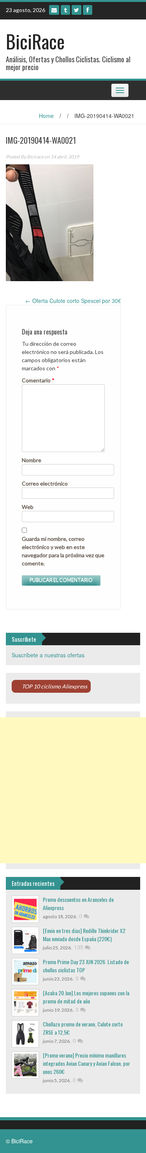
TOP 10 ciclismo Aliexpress (54, 686)
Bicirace (35, 157)
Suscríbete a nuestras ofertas (48, 655)
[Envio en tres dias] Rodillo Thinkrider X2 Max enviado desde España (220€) (84, 934)
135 (79, 947)
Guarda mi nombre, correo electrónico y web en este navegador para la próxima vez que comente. (63, 551)
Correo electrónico (45, 483)
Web (27, 506)
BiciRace (35, 41)
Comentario (38, 380)
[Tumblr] (65, 10)
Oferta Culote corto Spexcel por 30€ (73, 301)
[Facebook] (87, 10)
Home (46, 116)
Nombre (31, 460)
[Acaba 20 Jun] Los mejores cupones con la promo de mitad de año (86, 997)
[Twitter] (76, 10)
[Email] (54, 10)
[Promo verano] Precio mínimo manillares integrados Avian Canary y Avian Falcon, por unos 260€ (86, 1063)
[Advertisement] (73, 790)
